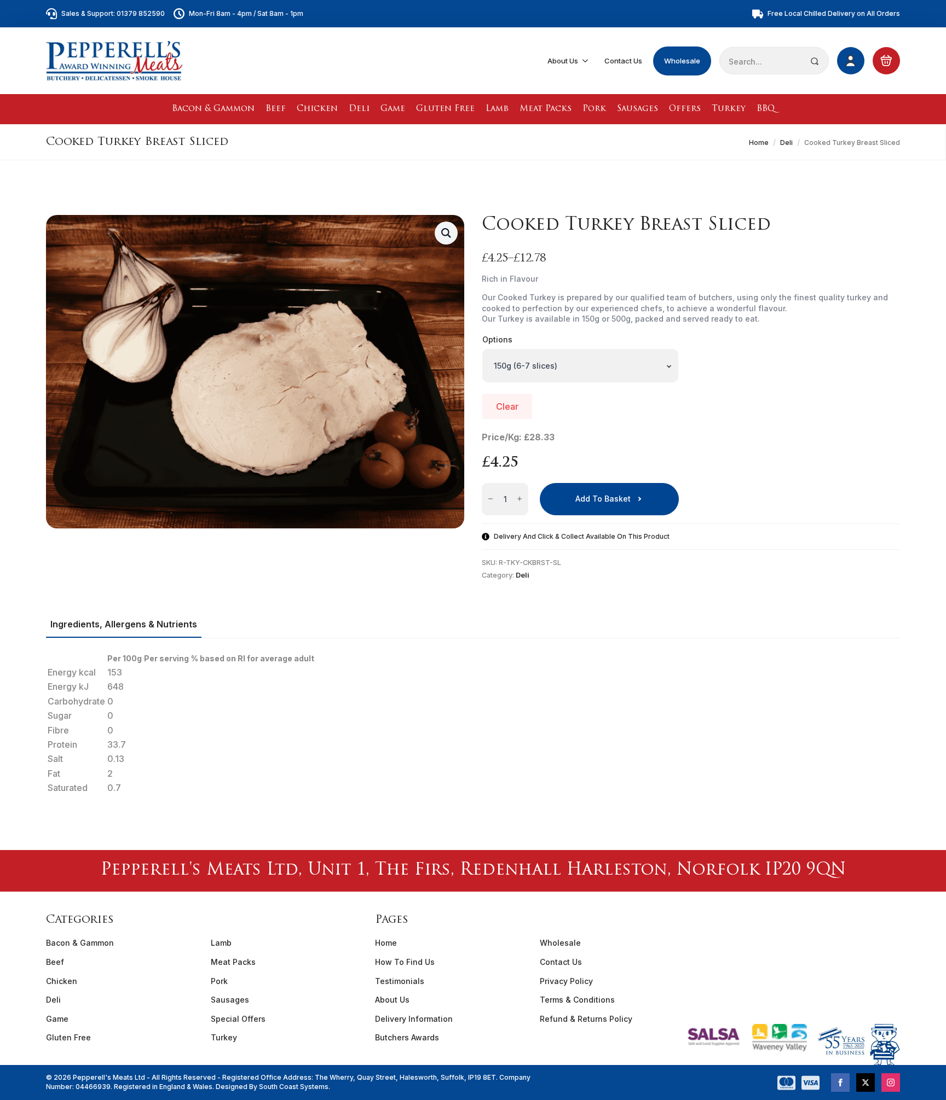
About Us (562, 60)
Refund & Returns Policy (586, 1018)
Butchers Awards (407, 1037)
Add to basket (603, 498)
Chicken (317, 109)
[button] (446, 233)
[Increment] (520, 499)
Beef (276, 109)
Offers (685, 109)
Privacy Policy (566, 981)
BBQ (766, 109)
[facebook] (840, 1082)
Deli (359, 109)
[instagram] (890, 1082)
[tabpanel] (473, 723)
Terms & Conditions (577, 999)
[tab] (123, 624)
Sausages (637, 109)
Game (392, 109)
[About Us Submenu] (585, 60)
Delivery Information (414, 1018)
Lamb (497, 109)
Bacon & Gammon (213, 109)
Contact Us (623, 60)
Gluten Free (445, 109)
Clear (507, 406)
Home (759, 142)
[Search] (814, 61)
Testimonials (399, 981)
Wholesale (682, 60)
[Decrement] (490, 499)
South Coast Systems (292, 1086)
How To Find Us (405, 962)
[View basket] (886, 60)
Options (497, 340)
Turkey (729, 109)
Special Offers (238, 1018)
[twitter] (865, 1082)
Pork (594, 109)
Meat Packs (546, 109)
